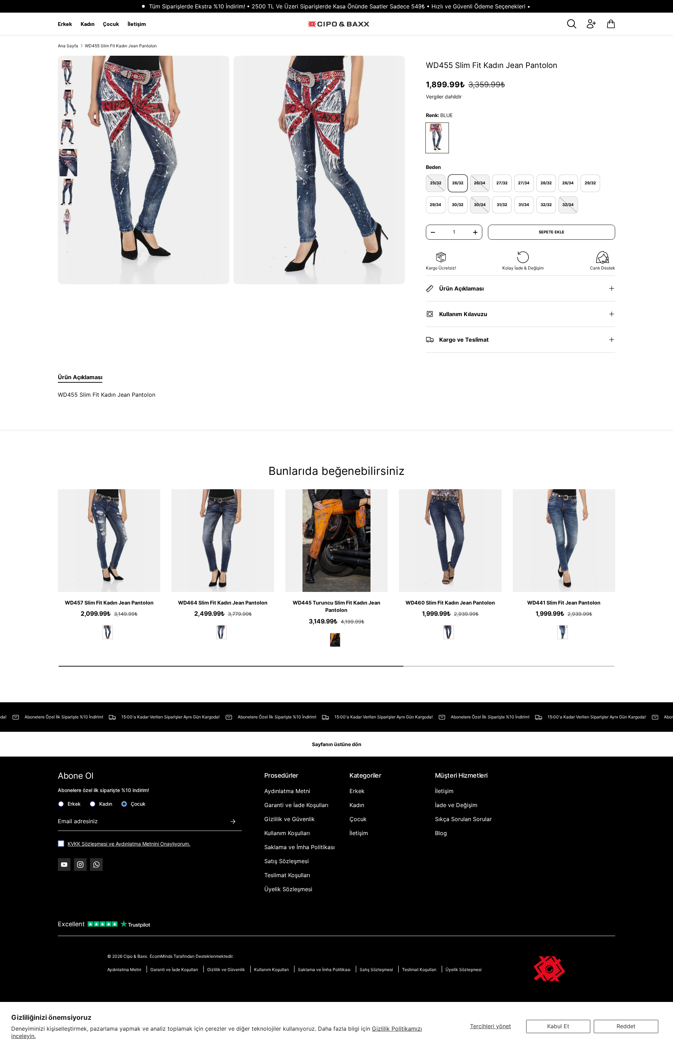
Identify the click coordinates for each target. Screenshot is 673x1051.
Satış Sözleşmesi (286, 861)
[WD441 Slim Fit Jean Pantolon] (564, 540)
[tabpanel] (225, 394)
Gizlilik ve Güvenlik (289, 819)
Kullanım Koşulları (287, 833)
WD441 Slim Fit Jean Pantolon (563, 603)
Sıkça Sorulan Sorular (463, 819)
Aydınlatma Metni (287, 790)
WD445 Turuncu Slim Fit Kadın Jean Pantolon (336, 606)
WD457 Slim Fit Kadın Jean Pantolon (109, 603)
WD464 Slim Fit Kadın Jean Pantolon (222, 603)
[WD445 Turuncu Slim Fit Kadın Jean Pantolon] (336, 540)
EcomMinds (162, 956)
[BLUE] (107, 632)
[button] (611, 24)
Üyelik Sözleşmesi (288, 889)
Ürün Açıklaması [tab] (80, 377)
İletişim (137, 23)
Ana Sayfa (68, 45)
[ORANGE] (335, 640)
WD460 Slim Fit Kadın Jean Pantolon (450, 603)
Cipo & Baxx (135, 956)
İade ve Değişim (456, 804)
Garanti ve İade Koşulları (296, 804)
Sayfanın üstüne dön (336, 744)
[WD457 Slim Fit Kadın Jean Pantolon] (109, 540)
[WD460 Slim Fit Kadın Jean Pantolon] (450, 540)
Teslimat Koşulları (287, 875)
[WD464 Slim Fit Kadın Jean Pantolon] (222, 540)
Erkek (65, 23)
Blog (441, 833)
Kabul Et (558, 1026)
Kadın (88, 23)
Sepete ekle (551, 232)
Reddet (626, 1026)
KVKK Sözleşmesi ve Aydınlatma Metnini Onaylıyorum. (129, 844)
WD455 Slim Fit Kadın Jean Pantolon (121, 45)
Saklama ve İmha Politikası (299, 847)
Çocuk (111, 23)
